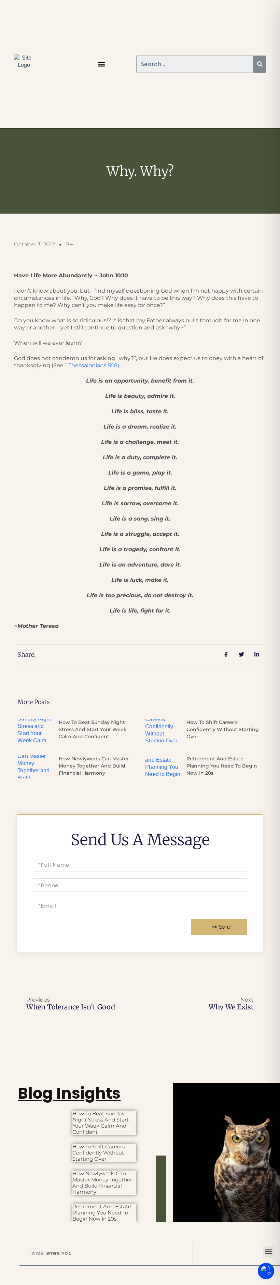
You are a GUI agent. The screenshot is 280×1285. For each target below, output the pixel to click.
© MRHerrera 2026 (51, 1253)
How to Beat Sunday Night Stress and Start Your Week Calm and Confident (93, 729)
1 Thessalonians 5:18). (92, 365)
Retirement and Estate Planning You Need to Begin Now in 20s (221, 766)
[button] (101, 64)
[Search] (259, 64)
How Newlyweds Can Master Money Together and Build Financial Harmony (94, 766)
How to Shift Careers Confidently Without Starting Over (222, 729)
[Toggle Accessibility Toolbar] (266, 1271)
